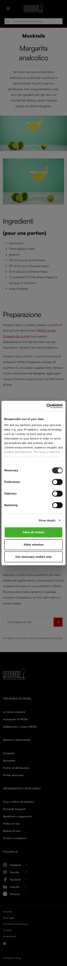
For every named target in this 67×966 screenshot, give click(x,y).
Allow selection (34, 544)
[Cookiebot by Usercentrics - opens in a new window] (47, 406)
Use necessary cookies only (33, 556)
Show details (47, 520)
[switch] (57, 482)
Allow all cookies (33, 532)
